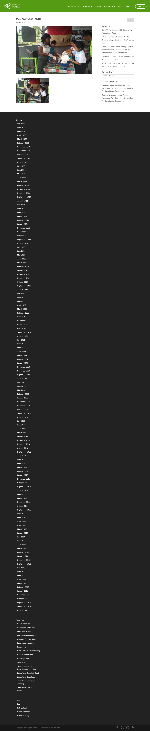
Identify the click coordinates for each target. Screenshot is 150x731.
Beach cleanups (23, 624)
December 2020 (23, 367)
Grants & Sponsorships (26, 639)
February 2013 (23, 587)
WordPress (55, 728)
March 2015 (22, 529)
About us (129, 7)
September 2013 (24, 564)
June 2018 (21, 459)
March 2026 (22, 139)
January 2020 (22, 398)
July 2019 (21, 421)
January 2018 (22, 475)
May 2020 (21, 390)
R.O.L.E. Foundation (25, 654)
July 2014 (21, 537)
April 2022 (21, 305)
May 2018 (21, 463)
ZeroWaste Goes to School (28, 673)
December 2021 (23, 320)
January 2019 (22, 436)
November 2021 (23, 324)
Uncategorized (23, 658)
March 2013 (22, 583)
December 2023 (23, 228)
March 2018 (22, 467)
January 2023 (22, 270)
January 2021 (22, 363)
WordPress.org (23, 716)
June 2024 (21, 208)
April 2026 (21, 135)
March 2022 (22, 309)
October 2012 (22, 599)
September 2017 (24, 487)
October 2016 (22, 506)
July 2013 (21, 568)
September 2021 (24, 332)
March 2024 (22, 216)
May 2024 (21, 212)
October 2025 (22, 154)
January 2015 (22, 533)
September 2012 (24, 602)
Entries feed (22, 708)
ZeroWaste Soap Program (27, 677)
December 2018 (23, 440)
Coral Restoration (24, 631)
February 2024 (23, 220)
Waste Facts (22, 662)
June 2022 (21, 297)
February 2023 (23, 266)
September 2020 (24, 375)
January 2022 (22, 317)
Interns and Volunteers (26, 643)
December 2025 (23, 147)
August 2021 (22, 336)
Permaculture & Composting (28, 651)
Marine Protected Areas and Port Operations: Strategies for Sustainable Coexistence (117, 88)
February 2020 (23, 394)
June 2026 (21, 127)
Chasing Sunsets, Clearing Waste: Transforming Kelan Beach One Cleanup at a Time (118, 40)
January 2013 (22, 591)
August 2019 (22, 417)
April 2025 (21, 178)
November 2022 (23, 278)
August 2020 (22, 378)
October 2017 (22, 483)
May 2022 (21, 301)
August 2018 (22, 456)
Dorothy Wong (108, 95)
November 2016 (23, 502)
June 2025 (21, 170)
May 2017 (21, 494)
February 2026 (23, 143)
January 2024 (22, 224)
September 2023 (24, 239)
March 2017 (22, 498)
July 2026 (21, 124)
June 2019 (21, 425)
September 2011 (24, 606)
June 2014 (21, 541)
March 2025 (22, 181)
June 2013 (21, 571)
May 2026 (21, 131)
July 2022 (21, 293)
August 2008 (22, 610)
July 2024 (21, 205)
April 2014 (21, 545)
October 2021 (22, 328)
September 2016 (24, 510)
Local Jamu (21, 647)
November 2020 (23, 371)
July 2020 (21, 382)
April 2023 (21, 259)
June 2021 (21, 344)
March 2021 (22, 355)
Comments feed (23, 712)
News (120, 7)
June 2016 (21, 514)
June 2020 (21, 386)
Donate (141, 6)
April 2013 (21, 579)
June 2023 (21, 251)
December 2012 (23, 595)
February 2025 (23, 185)
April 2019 (21, 429)
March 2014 (22, 548)
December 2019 (23, 402)
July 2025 (21, 166)
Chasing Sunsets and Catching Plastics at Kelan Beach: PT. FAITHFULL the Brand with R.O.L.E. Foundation (117, 50)
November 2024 (23, 193)
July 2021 (21, 340)
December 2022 (23, 274)
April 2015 (21, 525)
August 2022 (22, 290)
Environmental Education (27, 635)
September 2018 (24, 452)
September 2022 (24, 286)
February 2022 (23, 313)
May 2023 (21, 255)
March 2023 (22, 263)
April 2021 (21, 351)
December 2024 (23, 189)
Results (98, 7)
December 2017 (23, 479)
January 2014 (22, 556)
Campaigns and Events (26, 627)
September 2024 (24, 197)
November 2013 (23, 560)
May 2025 (21, 174)
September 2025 (24, 158)
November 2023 (23, 232)
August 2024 (22, 201)
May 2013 (21, 575)
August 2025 (22, 162)
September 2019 (24, 413)
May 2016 (21, 517)
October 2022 (22, 282)
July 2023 (21, 247)
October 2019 (22, 409)
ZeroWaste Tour (74, 7)
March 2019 (22, 432)
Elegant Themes (32, 728)
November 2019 (23, 405)
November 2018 (23, 444)
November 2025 (23, 151)
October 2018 (22, 448)
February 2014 (23, 552)
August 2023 (22, 243)
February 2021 (23, 359)
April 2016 (21, 521)
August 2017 (22, 490)
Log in (19, 704)
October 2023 (22, 235)
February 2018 (23, 471)
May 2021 (21, 347)
